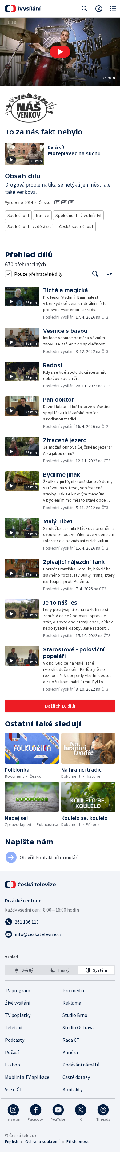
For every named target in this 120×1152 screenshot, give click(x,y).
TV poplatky (17, 1015)
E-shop (12, 1065)
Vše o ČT (13, 1089)
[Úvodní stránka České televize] (31, 884)
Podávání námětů (80, 1065)
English (11, 1141)
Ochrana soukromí (42, 1141)
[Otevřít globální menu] (113, 8)
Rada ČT (71, 1040)
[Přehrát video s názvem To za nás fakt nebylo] (60, 52)
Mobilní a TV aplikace (27, 1077)
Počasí (12, 1052)
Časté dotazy (76, 1077)
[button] (60, 52)
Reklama (71, 1003)
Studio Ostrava (78, 1027)
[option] (24, 970)
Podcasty (14, 1040)
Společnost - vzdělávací (30, 226)
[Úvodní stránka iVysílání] (23, 8)
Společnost (18, 215)
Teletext (14, 1027)
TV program (17, 990)
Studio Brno (74, 1015)
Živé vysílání (17, 1003)
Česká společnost (76, 226)
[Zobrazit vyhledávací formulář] (85, 8)
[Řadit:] (110, 273)
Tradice (42, 215)
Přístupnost (77, 1141)
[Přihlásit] (99, 8)
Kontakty (72, 1089)
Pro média (73, 990)
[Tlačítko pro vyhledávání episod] (95, 273)
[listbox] (60, 970)
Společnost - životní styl (78, 215)
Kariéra (70, 1052)
